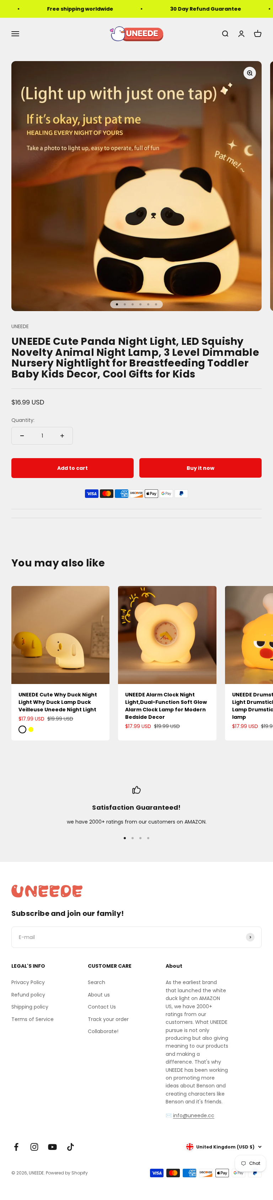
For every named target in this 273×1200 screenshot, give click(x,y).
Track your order (108, 1019)
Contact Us (102, 1006)
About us (99, 994)
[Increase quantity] (62, 435)
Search (96, 982)
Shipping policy (29, 1006)
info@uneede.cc (193, 1115)
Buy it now (200, 468)
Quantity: (22, 420)
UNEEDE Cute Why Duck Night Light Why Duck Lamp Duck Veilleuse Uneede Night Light (57, 702)
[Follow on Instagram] (34, 1147)
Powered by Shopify (67, 1173)
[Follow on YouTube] (52, 1147)
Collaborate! (103, 1031)
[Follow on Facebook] (16, 1147)
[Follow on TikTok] (70, 1147)
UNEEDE (20, 326)
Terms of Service (32, 1019)
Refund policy (28, 994)
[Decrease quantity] (22, 435)
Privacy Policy (28, 982)
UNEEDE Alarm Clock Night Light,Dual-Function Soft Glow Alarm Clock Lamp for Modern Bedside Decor (166, 706)
